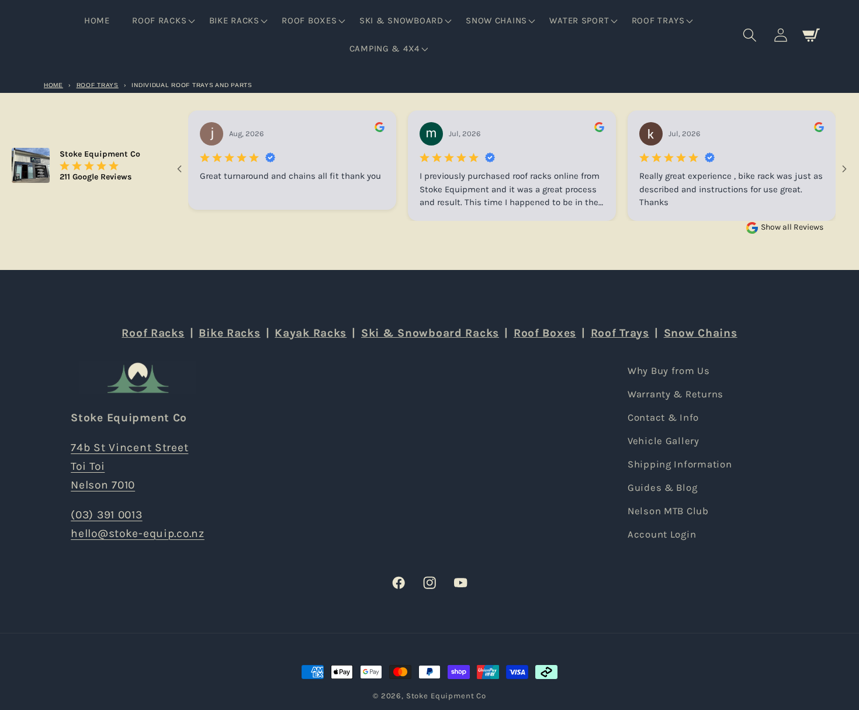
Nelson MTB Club (668, 510)
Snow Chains (700, 333)
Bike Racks (229, 333)
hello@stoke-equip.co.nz (138, 533)
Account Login (662, 533)
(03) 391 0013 (106, 514)
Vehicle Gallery (663, 440)
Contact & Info (663, 417)
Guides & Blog (662, 487)
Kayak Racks (311, 333)
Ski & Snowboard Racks (430, 333)
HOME (53, 85)
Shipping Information (680, 464)
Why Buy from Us (669, 370)
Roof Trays (98, 85)
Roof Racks (153, 333)
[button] (162, 21)
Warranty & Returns (675, 394)
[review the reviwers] (380, 129)
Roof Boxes (545, 333)
